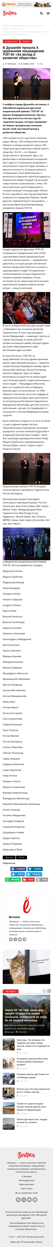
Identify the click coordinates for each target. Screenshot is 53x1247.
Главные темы (18, 29)
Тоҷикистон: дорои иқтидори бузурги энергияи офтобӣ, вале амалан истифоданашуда (31, 1106)
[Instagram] (15, 939)
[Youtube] (20, 939)
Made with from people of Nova (26, 1242)
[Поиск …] (41, 13)
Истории (10, 991)
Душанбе (9, 857)
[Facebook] (11, 939)
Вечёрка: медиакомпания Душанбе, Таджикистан (23, 26)
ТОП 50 (21, 857)
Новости (6, 29)
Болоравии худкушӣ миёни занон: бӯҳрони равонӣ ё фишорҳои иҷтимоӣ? (32, 1061)
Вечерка (14, 917)
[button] (48, 13)
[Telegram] (24, 939)
